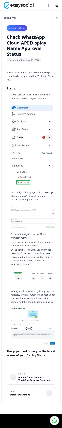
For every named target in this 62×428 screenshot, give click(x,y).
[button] (54, 420)
